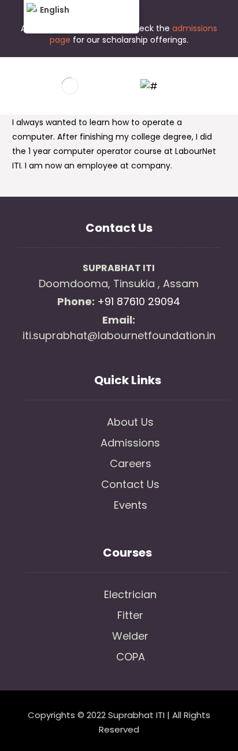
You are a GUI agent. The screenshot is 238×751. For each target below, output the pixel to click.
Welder (130, 636)
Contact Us (130, 484)
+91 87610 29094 (138, 301)
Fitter (130, 615)
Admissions (130, 442)
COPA (130, 656)
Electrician (130, 594)
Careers (130, 463)
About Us (130, 422)
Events (130, 505)
